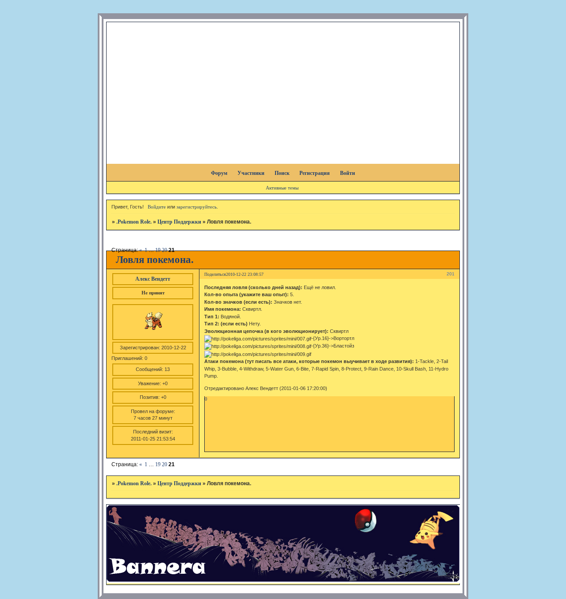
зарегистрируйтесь (196, 206)
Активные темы (282, 187)
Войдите (157, 206)
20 (164, 250)
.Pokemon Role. (134, 222)
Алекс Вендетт (152, 279)
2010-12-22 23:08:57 (245, 274)
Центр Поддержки (179, 222)
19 (158, 250)
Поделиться (215, 274)
